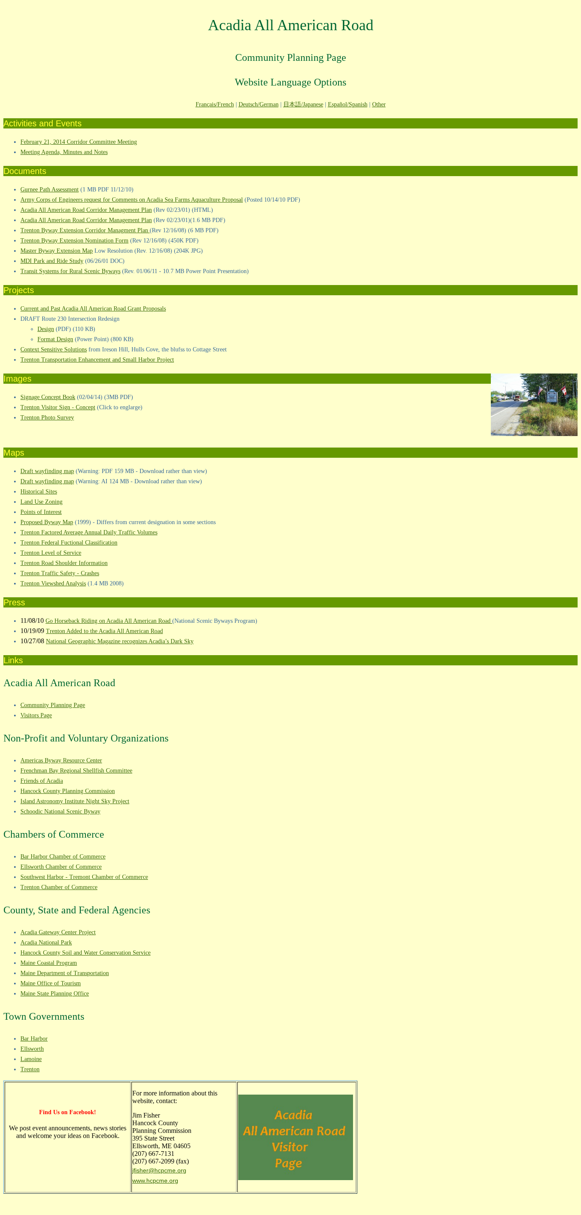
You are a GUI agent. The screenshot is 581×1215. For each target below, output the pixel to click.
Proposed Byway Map (46, 522)
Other (379, 104)
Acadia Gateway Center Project (58, 932)
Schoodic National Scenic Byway (60, 811)
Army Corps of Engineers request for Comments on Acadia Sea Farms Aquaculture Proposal (131, 200)
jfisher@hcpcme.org (159, 1170)
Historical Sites (38, 491)
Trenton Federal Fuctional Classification (68, 542)
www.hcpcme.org (155, 1180)
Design (45, 329)
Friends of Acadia (41, 781)
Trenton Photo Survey (47, 417)
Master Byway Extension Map (56, 251)
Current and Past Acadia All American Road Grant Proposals (93, 308)
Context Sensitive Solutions (53, 349)
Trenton (30, 1069)
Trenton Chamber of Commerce (58, 887)
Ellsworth (32, 1049)
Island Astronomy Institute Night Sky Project (74, 801)
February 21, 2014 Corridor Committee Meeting (78, 142)
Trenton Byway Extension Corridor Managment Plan (85, 230)
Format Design (55, 339)
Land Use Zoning (41, 502)
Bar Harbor (34, 1038)
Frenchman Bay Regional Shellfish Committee (76, 770)
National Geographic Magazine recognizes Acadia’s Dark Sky (120, 641)
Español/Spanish (347, 104)
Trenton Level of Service (50, 553)
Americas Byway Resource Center (61, 760)
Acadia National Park (46, 942)
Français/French (215, 104)
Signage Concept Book (47, 397)
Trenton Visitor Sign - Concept (57, 407)
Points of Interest (41, 512)
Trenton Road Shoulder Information (64, 563)
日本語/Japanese (303, 104)
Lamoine (31, 1059)
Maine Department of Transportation (64, 973)
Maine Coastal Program (48, 963)
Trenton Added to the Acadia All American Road (104, 631)
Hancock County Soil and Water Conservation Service (85, 953)
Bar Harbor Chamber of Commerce (62, 856)
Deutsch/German (259, 104)
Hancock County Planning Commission (67, 791)
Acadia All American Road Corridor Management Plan (86, 210)
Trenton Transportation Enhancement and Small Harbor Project (97, 360)
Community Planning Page (52, 705)
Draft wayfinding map (47, 471)
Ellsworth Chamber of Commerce (61, 867)
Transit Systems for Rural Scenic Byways (70, 271)
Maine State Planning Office (54, 993)
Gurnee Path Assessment (49, 189)
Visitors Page (36, 715)
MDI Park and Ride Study (51, 261)
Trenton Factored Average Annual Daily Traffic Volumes (88, 532)
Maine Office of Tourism (50, 983)
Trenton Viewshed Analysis (53, 583)
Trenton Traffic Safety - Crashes (59, 573)
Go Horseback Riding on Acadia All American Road (109, 621)
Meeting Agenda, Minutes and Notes (64, 152)
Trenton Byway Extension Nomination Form (74, 240)
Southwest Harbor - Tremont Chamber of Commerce (84, 877)
